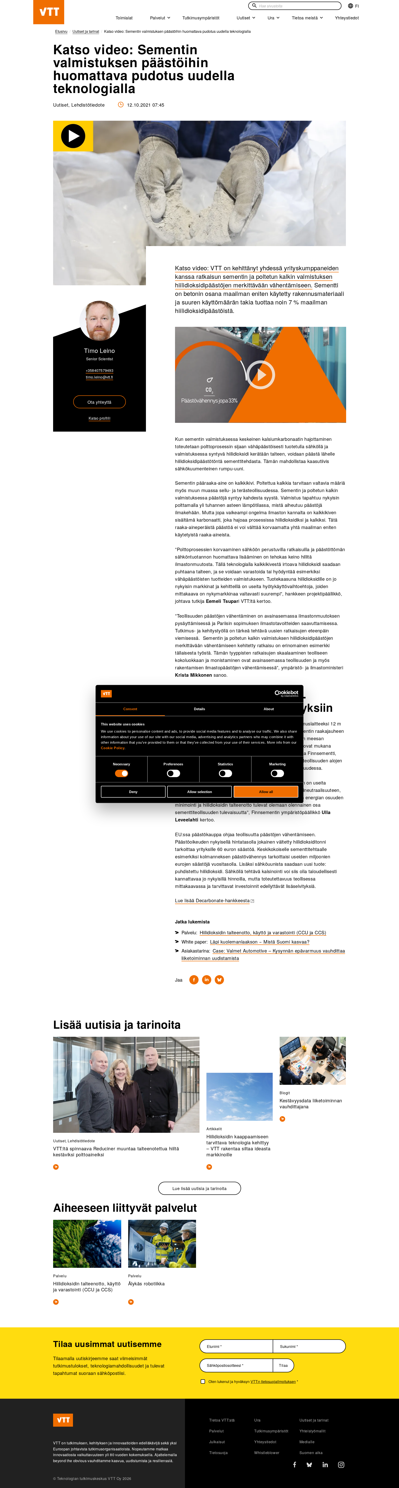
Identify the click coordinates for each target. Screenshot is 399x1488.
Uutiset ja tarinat (314, 1420)
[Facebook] (194, 979)
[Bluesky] (219, 979)
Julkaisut (217, 1441)
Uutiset (243, 18)
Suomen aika (311, 1452)
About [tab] (269, 709)
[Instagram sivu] (341, 1466)
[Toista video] (260, 375)
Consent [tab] (130, 709)
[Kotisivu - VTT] (48, 12)
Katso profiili (99, 418)
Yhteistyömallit (312, 1431)
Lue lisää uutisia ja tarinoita (199, 1188)
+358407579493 (99, 370)
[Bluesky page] (309, 1466)
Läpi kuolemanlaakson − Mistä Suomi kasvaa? (259, 941)
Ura (271, 18)
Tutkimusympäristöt (200, 18)
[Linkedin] (206, 979)
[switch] (173, 773)
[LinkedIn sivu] (325, 1465)
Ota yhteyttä (100, 402)
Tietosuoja (218, 1452)
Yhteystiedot (347, 18)
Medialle (307, 1441)
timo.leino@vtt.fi (99, 377)
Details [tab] (199, 709)
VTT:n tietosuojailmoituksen (273, 1381)
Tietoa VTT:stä (222, 1420)
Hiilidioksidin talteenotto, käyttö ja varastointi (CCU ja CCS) (263, 932)
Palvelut (157, 18)
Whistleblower (266, 1452)
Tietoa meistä (305, 18)
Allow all (266, 792)
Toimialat (124, 18)
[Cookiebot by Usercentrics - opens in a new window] (278, 693)
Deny (133, 792)
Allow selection (199, 792)
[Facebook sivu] (294, 1465)
